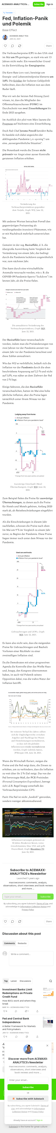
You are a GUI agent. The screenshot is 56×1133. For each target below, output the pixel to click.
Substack (13, 1126)
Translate (9, 12)
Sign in (49, 4)
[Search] (51, 981)
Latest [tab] (14, 981)
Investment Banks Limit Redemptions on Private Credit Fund (17, 993)
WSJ (43, 328)
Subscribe (38, 4)
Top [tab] (6, 981)
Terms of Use (42, 903)
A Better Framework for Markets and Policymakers (19, 1028)
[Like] (5, 46)
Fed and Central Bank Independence (15, 1020)
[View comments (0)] (13, 46)
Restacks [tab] (22, 943)
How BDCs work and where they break (19, 1002)
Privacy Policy (37, 1111)
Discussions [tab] (25, 981)
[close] (47, 1045)
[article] (28, 1000)
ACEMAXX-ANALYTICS (19, 36)
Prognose (7, 124)
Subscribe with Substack (30, 1098)
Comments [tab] (9, 943)
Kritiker (17, 81)
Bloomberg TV (37, 849)
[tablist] (15, 943)
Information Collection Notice (33, 906)
